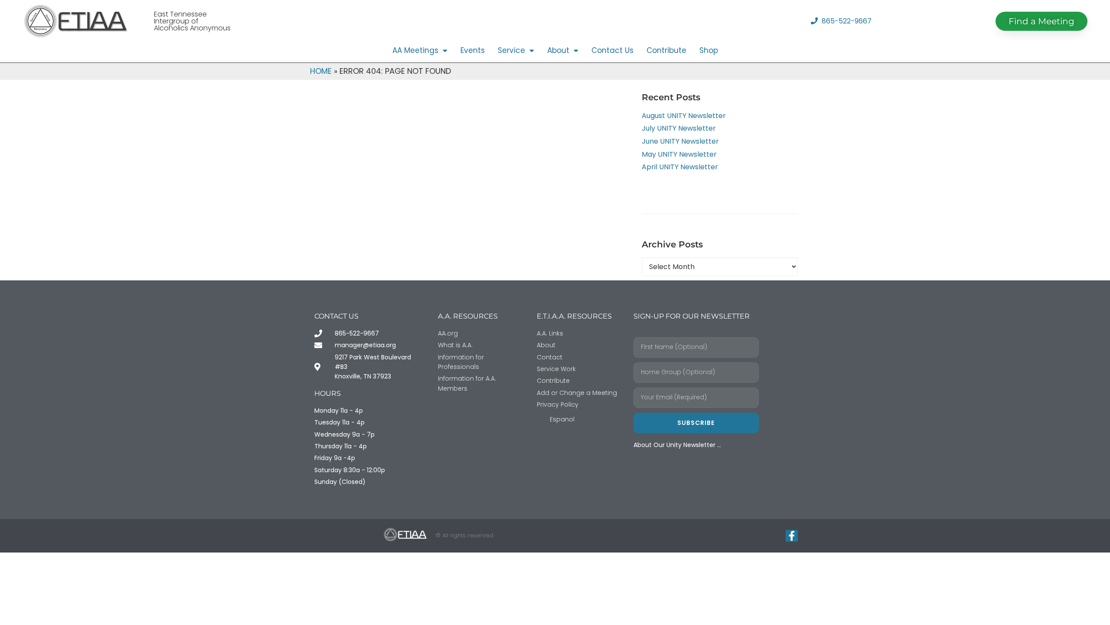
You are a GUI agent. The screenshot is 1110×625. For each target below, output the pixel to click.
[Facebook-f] (792, 536)
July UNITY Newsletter (679, 128)
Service (511, 50)
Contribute (666, 50)
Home (321, 71)
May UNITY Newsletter (679, 154)
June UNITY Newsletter (680, 141)
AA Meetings (415, 50)
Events (472, 50)
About (558, 50)
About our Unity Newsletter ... (677, 445)
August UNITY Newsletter (684, 116)
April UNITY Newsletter (680, 167)
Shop (708, 50)
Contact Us (612, 50)
